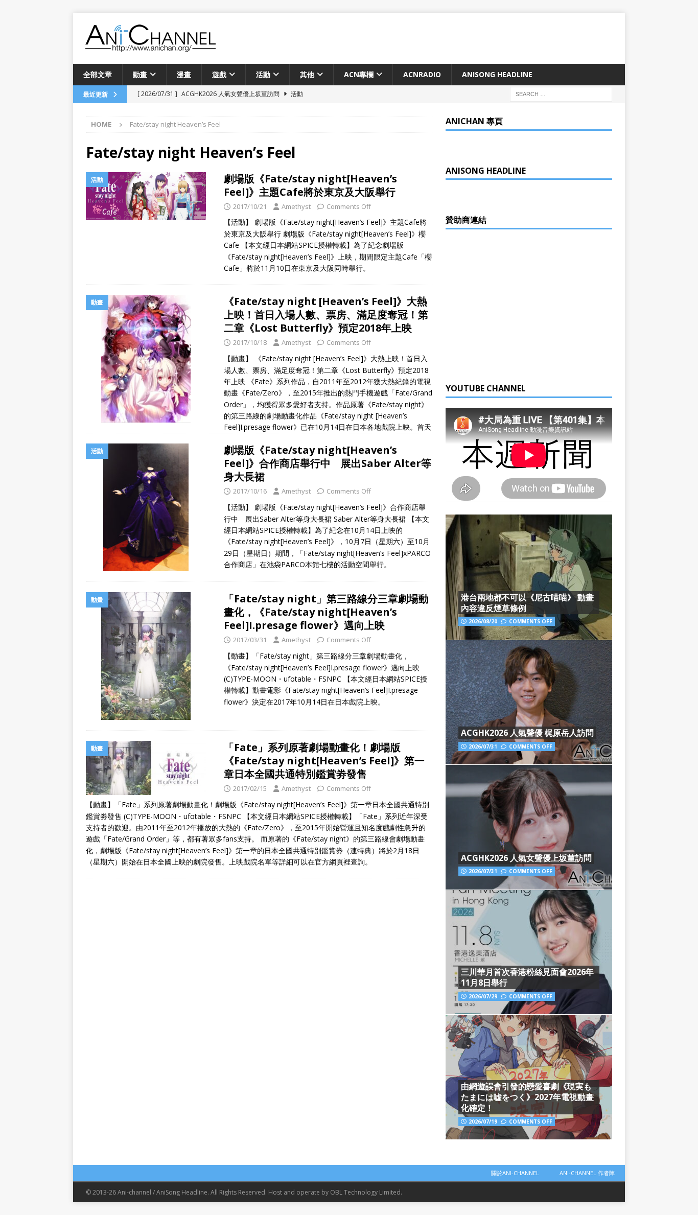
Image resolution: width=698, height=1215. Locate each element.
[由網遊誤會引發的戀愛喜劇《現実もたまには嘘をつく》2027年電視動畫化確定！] (529, 1076)
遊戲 (219, 74)
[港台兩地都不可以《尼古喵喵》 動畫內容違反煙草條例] (529, 577)
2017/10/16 (250, 491)
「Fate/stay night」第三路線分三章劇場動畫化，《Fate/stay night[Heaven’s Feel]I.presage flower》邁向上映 (326, 612)
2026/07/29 (483, 996)
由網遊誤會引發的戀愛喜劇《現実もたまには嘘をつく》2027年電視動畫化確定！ (527, 1097)
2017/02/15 (250, 788)
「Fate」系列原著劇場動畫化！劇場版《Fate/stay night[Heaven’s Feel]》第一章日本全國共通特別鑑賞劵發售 (324, 760)
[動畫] (150, 359)
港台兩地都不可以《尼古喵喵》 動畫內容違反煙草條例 (527, 603)
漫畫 (184, 74)
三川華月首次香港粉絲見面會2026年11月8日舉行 (527, 977)
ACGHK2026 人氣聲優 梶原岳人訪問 (527, 732)
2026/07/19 (483, 1121)
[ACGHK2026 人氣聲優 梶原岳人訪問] (529, 702)
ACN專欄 (359, 74)
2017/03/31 (250, 639)
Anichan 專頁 (474, 121)
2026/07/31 (483, 746)
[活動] (150, 196)
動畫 (140, 74)
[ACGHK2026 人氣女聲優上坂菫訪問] (529, 827)
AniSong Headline (497, 74)
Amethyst (296, 206)
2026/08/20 (483, 621)
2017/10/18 (250, 342)
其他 (307, 74)
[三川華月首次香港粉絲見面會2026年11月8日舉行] (529, 952)
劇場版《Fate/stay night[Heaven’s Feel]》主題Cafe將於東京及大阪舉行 (310, 185)
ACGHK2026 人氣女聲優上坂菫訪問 (526, 857)
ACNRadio (422, 74)
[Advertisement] (522, 303)
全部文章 (97, 74)
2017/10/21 (250, 206)
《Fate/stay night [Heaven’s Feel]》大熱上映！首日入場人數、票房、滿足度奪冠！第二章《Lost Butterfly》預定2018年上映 (326, 314)
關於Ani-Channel (515, 1173)
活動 (263, 74)
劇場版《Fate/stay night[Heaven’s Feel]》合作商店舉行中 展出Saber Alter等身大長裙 (327, 463)
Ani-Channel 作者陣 (587, 1173)
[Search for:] (561, 94)
